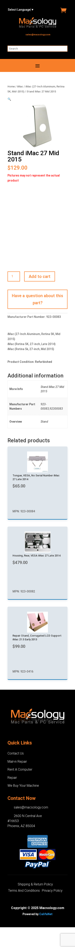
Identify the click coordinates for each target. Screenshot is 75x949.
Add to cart (39, 276)
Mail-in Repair (17, 762)
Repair (12, 778)
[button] (9, 99)
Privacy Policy (52, 891)
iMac (20, 86)
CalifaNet (45, 914)
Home (11, 86)
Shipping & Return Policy (35, 884)
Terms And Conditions (24, 891)
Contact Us (16, 753)
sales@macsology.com (38, 34)
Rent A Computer (20, 769)
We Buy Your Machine (23, 786)
